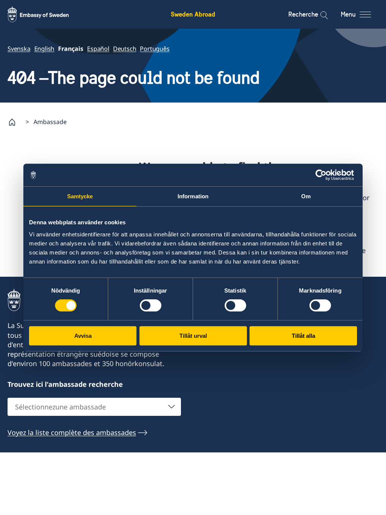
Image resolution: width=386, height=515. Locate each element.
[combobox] (94, 407)
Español (98, 48)
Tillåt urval (193, 336)
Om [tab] (306, 196)
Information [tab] (193, 196)
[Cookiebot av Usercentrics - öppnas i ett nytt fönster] (324, 175)
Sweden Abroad (193, 14)
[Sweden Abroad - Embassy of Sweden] (45, 14)
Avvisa (83, 336)
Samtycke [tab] (80, 196)
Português (154, 48)
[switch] (150, 305)
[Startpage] (15, 122)
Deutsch (124, 48)
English (44, 48)
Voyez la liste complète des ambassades (72, 432)
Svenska (19, 48)
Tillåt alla (303, 336)
